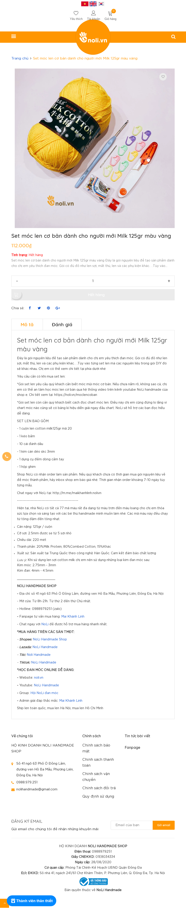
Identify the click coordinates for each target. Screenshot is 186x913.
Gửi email (163, 825)
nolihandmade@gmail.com (36, 789)
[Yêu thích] (163, 77)
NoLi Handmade (45, 647)
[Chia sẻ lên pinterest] (48, 308)
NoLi (45, 624)
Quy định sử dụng (98, 796)
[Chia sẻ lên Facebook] (30, 308)
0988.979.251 (26, 782)
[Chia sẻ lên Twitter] (39, 308)
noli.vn (38, 677)
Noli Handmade (39, 655)
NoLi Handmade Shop (50, 639)
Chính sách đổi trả (99, 788)
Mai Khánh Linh (72, 616)
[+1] (57, 308)
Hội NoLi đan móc (44, 693)
